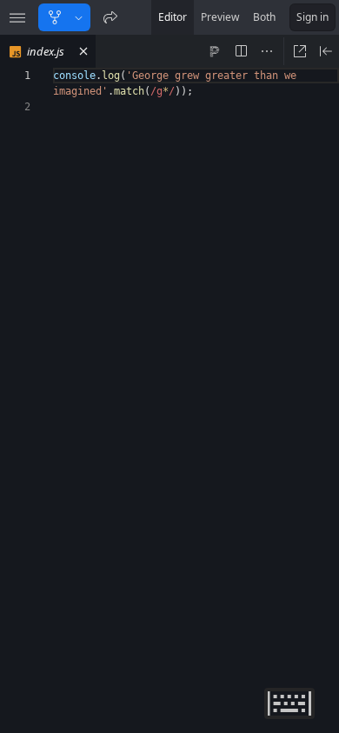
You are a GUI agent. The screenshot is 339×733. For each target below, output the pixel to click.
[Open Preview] (326, 51)
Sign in (312, 17)
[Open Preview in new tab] (300, 51)
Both (264, 17)
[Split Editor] (241, 51)
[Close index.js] (83, 51)
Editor (172, 17)
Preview (220, 17)
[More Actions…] (267, 51)
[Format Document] (215, 51)
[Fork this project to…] (78, 17)
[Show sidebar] (17, 17)
